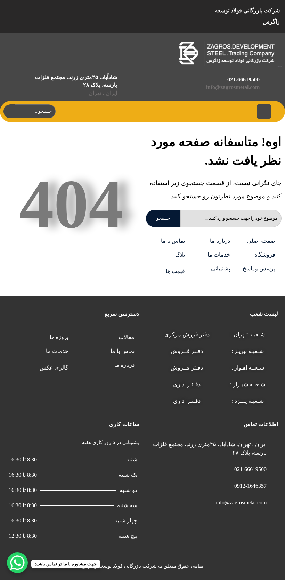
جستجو (163, 218)
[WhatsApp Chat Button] (17, 562)
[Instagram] (153, 16)
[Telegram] (120, 16)
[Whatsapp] (136, 16)
